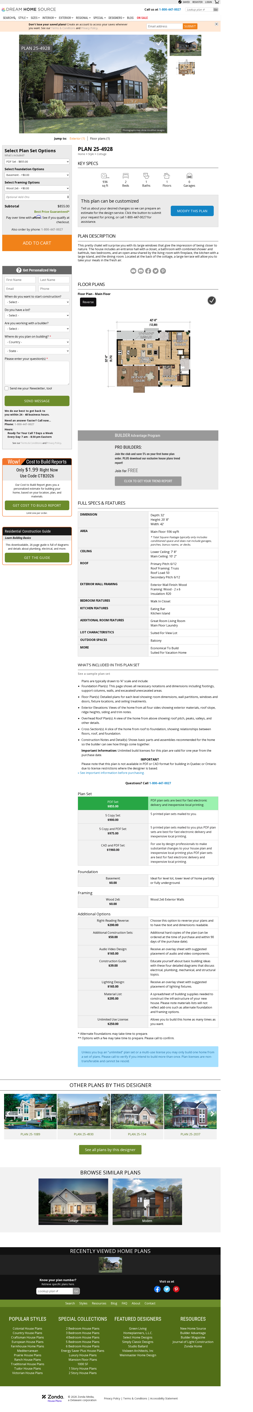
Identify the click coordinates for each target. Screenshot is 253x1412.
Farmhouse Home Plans (27, 1346)
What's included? (14, 155)
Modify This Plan (192, 211)
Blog (130, 18)
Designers (116, 18)
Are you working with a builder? (27, 323)
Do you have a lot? (17, 310)
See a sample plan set (94, 674)
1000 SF (82, 1364)
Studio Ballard (138, 1346)
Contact (150, 1303)
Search (70, 1303)
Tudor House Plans (27, 1368)
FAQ (124, 1303)
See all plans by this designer (110, 1149)
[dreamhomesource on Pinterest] (176, 1289)
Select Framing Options (22, 182)
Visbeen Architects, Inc (137, 1351)
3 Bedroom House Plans (82, 1333)
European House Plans (28, 1342)
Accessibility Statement (164, 1398)
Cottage (101, 154)
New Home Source (193, 1328)
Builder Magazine (193, 1337)
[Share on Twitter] (155, 271)
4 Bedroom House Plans (82, 1337)
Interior (48, 18)
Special (98, 18)
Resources (99, 1303)
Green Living (138, 1328)
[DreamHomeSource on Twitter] (167, 1289)
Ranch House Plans (27, 1360)
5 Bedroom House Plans (82, 1342)
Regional (82, 18)
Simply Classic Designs (137, 1342)
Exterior (65, 18)
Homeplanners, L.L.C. (137, 1333)
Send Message (37, 401)
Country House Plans (27, 1333)
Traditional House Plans (27, 1364)
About (136, 1303)
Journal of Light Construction (193, 1342)
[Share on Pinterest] (163, 271)
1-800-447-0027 (52, 229)
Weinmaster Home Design (138, 1355)
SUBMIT (190, 26)
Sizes (34, 18)
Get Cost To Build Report (37, 505)
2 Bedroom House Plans (82, 1328)
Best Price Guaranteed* (51, 212)
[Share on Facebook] (148, 271)
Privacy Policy (89, 28)
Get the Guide (37, 557)
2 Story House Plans (83, 1373)
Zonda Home (193, 1346)
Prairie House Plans (27, 1355)
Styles (83, 1303)
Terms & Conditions (63, 28)
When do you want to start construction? (33, 296)
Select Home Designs (137, 1337)
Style (22, 18)
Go (215, 9)
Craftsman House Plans (27, 1337)
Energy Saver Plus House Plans (82, 1351)
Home (81, 154)
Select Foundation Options (24, 169)
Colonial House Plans (27, 1328)
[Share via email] (133, 271)
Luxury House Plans (83, 1355)
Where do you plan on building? (28, 336)
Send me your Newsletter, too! (31, 388)
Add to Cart (37, 243)
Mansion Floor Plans (83, 1360)
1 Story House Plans (83, 1368)
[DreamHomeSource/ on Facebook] (157, 1289)
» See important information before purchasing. (111, 773)
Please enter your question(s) (26, 359)
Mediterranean (27, 1351)
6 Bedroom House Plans (82, 1346)
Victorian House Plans (27, 1373)
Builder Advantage (193, 1333)
